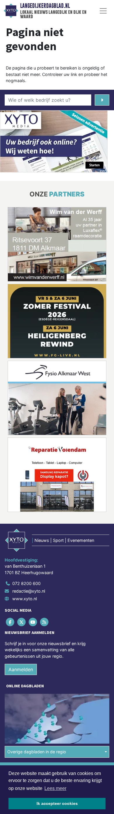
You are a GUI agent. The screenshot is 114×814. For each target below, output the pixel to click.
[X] (21, 621)
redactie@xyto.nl (28, 591)
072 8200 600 (26, 583)
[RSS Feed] (45, 621)
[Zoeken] (102, 100)
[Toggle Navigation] (103, 10)
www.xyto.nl (24, 598)
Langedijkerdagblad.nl (45, 6)
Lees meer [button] (55, 788)
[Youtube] (33, 621)
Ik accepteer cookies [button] (57, 803)
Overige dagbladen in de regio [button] (36, 751)
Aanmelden (20, 669)
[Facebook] (10, 621)
